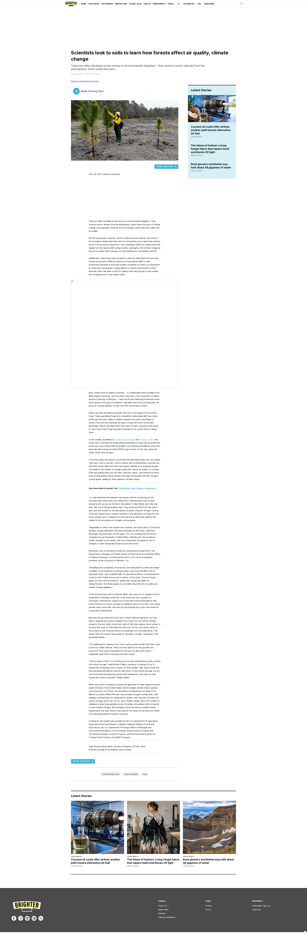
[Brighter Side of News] (71, 4)
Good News (93, 4)
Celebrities (189, 4)
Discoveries (107, 4)
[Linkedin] (27, 918)
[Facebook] (14, 918)
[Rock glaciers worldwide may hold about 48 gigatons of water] (209, 827)
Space (171, 4)
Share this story (165, 167)
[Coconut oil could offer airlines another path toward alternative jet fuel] (97, 827)
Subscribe (209, 4)
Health (147, 4)
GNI (199, 4)
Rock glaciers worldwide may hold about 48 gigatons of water (211, 166)
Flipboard (256, 909)
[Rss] (40, 918)
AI (178, 4)
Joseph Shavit (196, 171)
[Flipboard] (34, 918)
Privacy (208, 906)
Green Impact (159, 4)
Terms (208, 909)
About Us (162, 906)
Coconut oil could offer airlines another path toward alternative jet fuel (211, 130)
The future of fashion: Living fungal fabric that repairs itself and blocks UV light (210, 149)
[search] (241, 3)
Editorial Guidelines (166, 917)
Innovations (121, 4)
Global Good (135, 4)
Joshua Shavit (197, 137)
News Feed (163, 909)
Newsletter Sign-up (261, 906)
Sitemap (162, 913)
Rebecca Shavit (197, 155)
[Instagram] (20, 918)
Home (83, 4)
